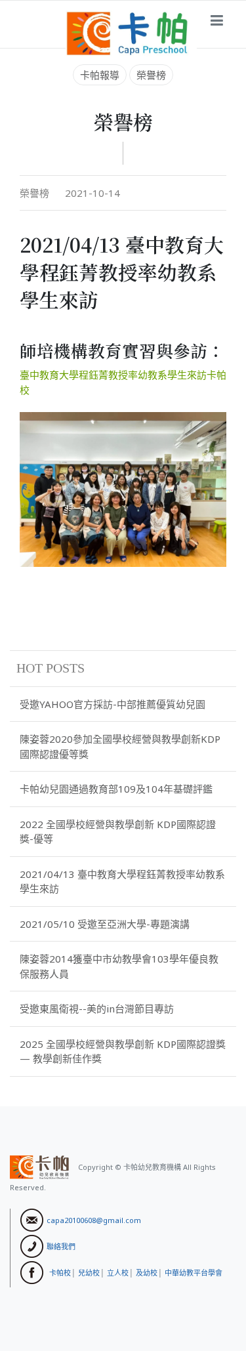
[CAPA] (131, 32)
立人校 (118, 1272)
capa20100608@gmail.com (94, 1219)
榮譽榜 (151, 74)
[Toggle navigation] (217, 21)
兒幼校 (89, 1272)
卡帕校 (60, 1272)
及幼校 (146, 1272)
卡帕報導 (99, 74)
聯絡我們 (61, 1246)
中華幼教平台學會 (193, 1272)
